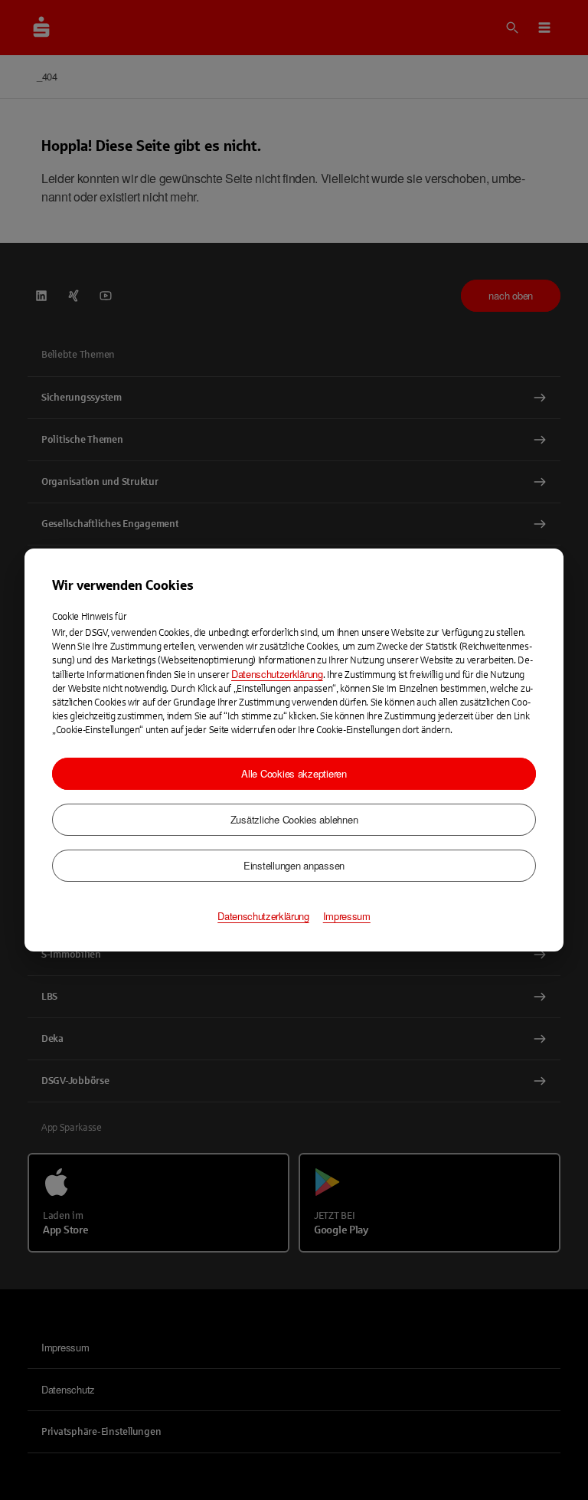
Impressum (347, 916)
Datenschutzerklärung (277, 673)
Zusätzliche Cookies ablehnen (294, 819)
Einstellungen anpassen (294, 865)
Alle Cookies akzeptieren (294, 773)
